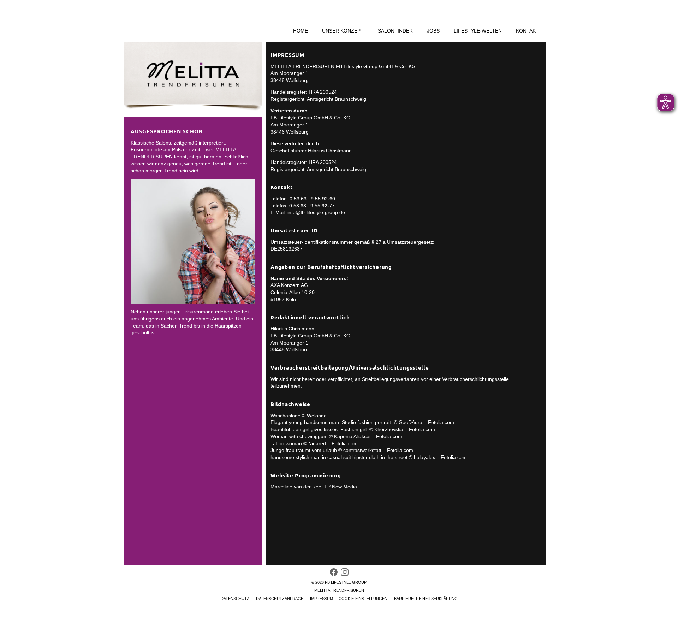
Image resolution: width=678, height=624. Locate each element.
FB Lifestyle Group (346, 519)
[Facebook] (334, 510)
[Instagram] (345, 510)
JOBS (433, 31)
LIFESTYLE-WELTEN (478, 31)
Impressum (321, 535)
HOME (300, 31)
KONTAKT (527, 31)
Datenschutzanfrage (279, 535)
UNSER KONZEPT (343, 31)
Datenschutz (235, 535)
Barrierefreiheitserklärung (426, 535)
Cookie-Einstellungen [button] (363, 535)
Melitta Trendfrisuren (339, 527)
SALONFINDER (395, 31)
